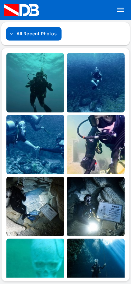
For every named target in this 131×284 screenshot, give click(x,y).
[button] (120, 10)
